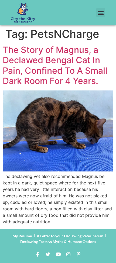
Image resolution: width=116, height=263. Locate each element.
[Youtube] (58, 254)
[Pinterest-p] (78, 254)
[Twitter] (47, 254)
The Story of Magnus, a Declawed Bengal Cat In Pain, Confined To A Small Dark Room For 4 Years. (55, 65)
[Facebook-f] (37, 254)
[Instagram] (68, 254)
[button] (100, 12)
